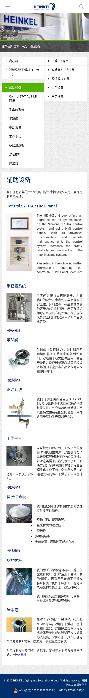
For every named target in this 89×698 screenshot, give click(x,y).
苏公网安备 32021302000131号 (37, 690)
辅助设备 (15, 87)
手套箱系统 (16, 109)
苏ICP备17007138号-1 (72, 690)
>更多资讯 (13, 330)
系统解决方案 (60, 79)
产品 (24, 46)
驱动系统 (15, 127)
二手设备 (57, 87)
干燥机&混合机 (61, 61)
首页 (16, 46)
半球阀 (13, 118)
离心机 (13, 61)
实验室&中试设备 (63, 70)
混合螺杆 (15, 154)
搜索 (81, 6)
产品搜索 (57, 96)
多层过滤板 (16, 145)
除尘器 (13, 163)
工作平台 (15, 136)
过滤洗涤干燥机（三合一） (24, 72)
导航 (7, 6)
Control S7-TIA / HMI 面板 (23, 99)
